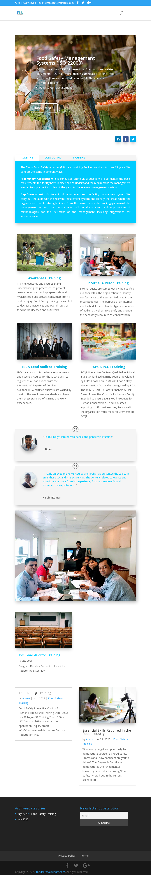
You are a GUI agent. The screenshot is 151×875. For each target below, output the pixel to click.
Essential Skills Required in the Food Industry (106, 732)
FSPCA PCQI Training (108, 367)
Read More (44, 107)
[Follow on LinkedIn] (118, 139)
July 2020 (23, 819)
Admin (26, 698)
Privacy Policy (67, 855)
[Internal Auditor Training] (75, 600)
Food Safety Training (43, 814)
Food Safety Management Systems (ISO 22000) (65, 60)
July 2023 (23, 814)
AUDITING (27, 157)
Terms (84, 855)
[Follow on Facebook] (126, 139)
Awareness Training (44, 278)
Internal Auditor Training (108, 283)
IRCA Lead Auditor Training (44, 367)
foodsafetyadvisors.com (50, 872)
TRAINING (79, 157)
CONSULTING (53, 157)
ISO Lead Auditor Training (39, 655)
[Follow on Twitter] (133, 139)
